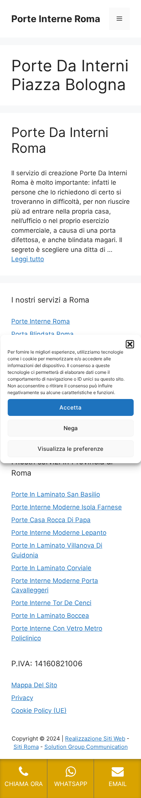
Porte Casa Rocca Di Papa (51, 520)
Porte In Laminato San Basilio (55, 494)
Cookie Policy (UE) (39, 710)
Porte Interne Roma (55, 18)
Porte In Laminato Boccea (50, 615)
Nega (71, 428)
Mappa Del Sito (34, 685)
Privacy (22, 698)
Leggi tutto (27, 259)
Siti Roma (26, 746)
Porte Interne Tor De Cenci (51, 603)
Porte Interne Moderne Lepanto (58, 532)
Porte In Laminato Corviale (51, 568)
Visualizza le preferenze (70, 448)
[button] (129, 344)
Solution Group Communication (86, 746)
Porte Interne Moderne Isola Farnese (66, 507)
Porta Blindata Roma (42, 334)
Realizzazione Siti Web (95, 738)
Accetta (70, 407)
